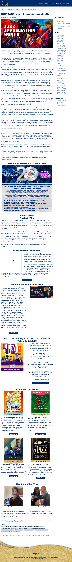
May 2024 (60, 80)
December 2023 (61, 88)
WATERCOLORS (15, 531)
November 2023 (61, 90)
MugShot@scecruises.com (19, 521)
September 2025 (61, 53)
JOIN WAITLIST (40, 434)
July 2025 (60, 57)
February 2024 (61, 85)
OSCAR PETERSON (24, 528)
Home (41, 3)
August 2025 (60, 55)
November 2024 (61, 70)
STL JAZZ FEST (19, 529)
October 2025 (61, 52)
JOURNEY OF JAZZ (39, 526)
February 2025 (61, 65)
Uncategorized (61, 105)
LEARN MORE (27, 280)
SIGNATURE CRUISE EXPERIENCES (38, 528)
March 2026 (60, 43)
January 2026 (61, 46)
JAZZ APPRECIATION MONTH (17, 526)
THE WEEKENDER (6, 531)
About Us (59, 3)
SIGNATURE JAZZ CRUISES (8, 529)
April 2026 (60, 41)
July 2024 (60, 77)
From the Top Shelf (62, 100)
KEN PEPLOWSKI (6, 528)
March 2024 (60, 83)
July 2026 (60, 36)
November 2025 (61, 50)
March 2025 (60, 63)
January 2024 (61, 87)
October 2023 (61, 92)
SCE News (66, 3)
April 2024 (60, 82)
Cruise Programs (49, 3)
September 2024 (62, 73)
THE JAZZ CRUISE (29, 529)
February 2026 (61, 45)
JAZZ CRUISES (29, 526)
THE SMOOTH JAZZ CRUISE (42, 529)
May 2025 (60, 60)
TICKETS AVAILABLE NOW (40, 383)
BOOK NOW (13, 434)
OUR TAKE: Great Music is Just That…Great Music (13, 536)
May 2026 (60, 40)
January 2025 (61, 67)
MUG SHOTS (15, 528)
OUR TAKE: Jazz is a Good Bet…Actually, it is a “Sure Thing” (38, 536)
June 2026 (60, 38)
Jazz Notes (60, 102)
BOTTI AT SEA (5, 526)
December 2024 (61, 68)
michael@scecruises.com (7, 159)
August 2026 (60, 35)
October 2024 (61, 72)
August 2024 (60, 75)
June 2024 (60, 78)
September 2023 (62, 93)
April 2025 (60, 62)
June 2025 (60, 58)
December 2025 (61, 48)
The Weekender (9, 9)
